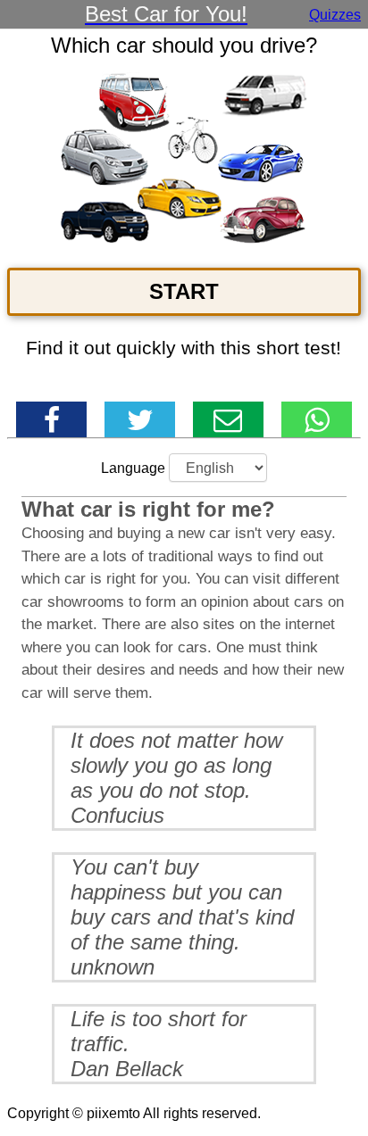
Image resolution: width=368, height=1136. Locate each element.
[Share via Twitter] (140, 419)
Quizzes (335, 14)
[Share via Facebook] (51, 419)
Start (184, 291)
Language (133, 468)
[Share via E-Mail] (228, 419)
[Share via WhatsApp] (316, 419)
